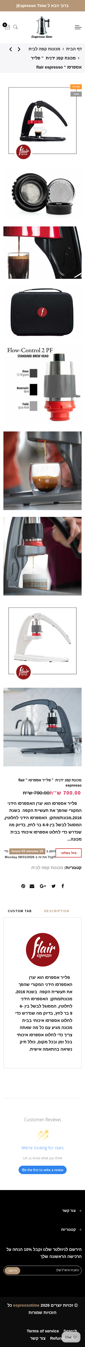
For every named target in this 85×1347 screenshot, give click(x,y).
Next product (9, 49)
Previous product (20, 49)
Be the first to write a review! (42, 1170)
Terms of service (43, 1331)
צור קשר (38, 1338)
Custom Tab (20, 911)
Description (56, 911)
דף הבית (74, 49)
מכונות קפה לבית (44, 49)
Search (70, 1331)
